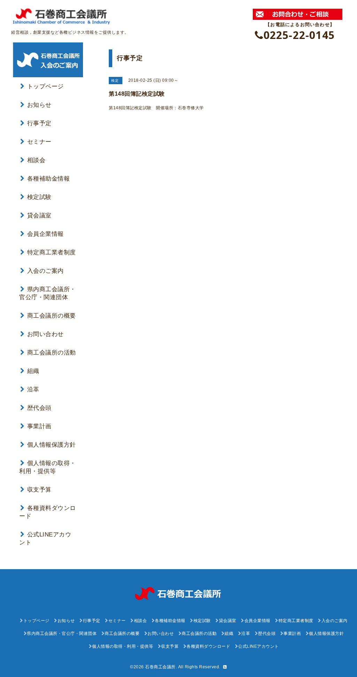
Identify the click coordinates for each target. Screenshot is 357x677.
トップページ (45, 86)
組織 (33, 371)
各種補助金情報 (48, 178)
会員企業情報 (45, 234)
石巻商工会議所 (160, 666)
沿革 (33, 389)
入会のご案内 (45, 271)
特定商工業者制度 (51, 252)
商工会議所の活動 (51, 352)
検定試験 (39, 197)
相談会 (36, 160)
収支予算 (39, 489)
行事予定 (39, 123)
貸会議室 (39, 215)
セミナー (39, 141)
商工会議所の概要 (51, 315)
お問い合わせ (45, 334)
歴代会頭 (39, 408)
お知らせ (39, 105)
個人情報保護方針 (51, 444)
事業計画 (39, 426)
